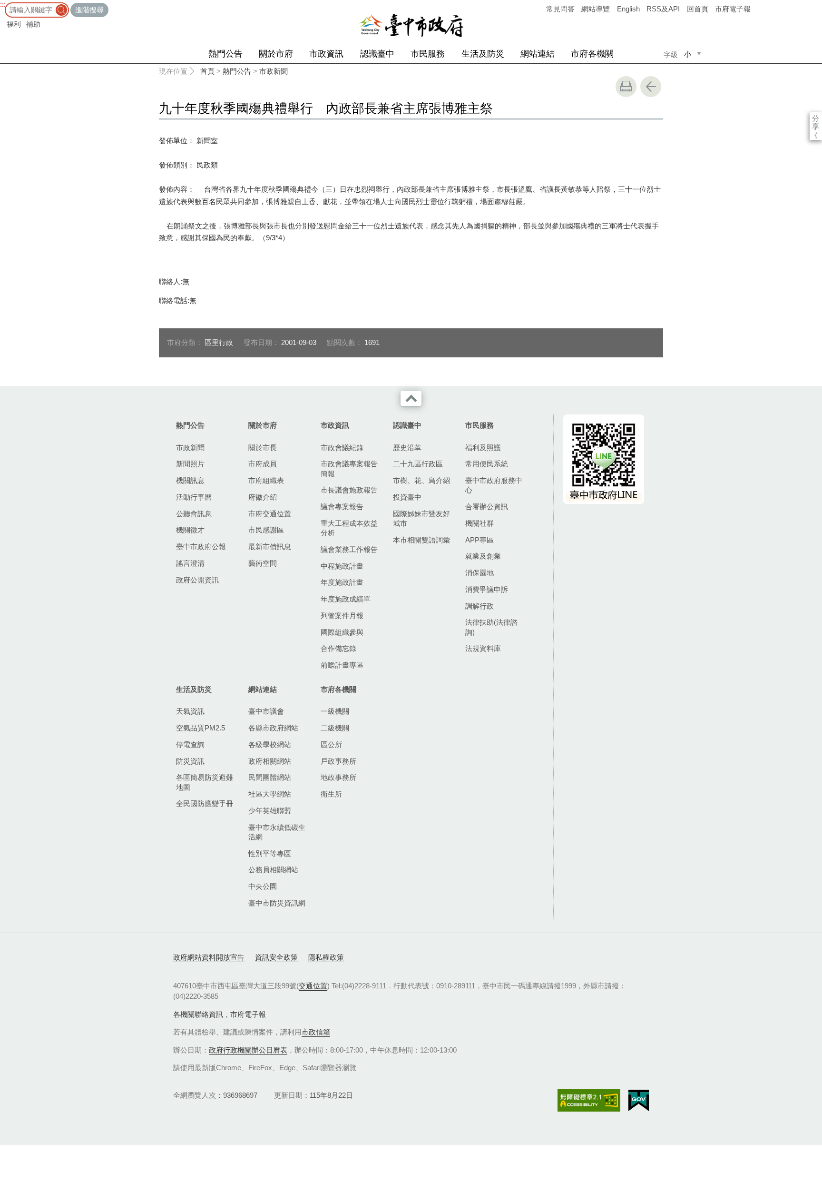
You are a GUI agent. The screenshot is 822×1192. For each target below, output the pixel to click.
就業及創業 (483, 556)
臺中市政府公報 (201, 546)
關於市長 (262, 447)
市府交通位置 (269, 514)
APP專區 (479, 540)
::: (3, 4)
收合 (411, 398)
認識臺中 (377, 54)
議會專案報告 (342, 506)
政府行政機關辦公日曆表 (248, 1050)
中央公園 (262, 886)
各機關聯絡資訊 (198, 1014)
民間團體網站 (269, 777)
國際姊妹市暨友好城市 (421, 518)
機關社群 (479, 523)
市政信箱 (316, 1032)
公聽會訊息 (194, 514)
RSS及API (663, 9)
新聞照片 (190, 464)
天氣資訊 (190, 711)
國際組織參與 (342, 632)
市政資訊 (326, 54)
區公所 (331, 744)
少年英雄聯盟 (269, 811)
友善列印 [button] (626, 86)
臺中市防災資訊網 (276, 903)
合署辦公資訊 (486, 506)
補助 (33, 24)
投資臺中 (407, 497)
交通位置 (313, 986)
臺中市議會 (266, 711)
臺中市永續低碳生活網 (276, 832)
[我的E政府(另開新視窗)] (638, 1101)
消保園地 (479, 573)
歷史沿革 (407, 447)
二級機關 (335, 728)
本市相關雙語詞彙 (421, 540)
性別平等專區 (269, 853)
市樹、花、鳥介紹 (421, 480)
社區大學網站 (269, 794)
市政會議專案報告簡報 (349, 468)
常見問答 (560, 9)
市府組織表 (266, 480)
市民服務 (428, 54)
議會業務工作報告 (349, 549)
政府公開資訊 (197, 580)
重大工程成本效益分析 (349, 528)
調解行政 (479, 606)
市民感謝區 (266, 530)
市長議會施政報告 (349, 490)
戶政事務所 (338, 761)
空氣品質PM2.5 (200, 728)
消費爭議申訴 (486, 589)
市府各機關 (592, 54)
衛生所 (331, 794)
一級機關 (335, 711)
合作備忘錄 (338, 648)
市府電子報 (733, 9)
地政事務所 (338, 777)
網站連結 (537, 54)
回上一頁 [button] (650, 86)
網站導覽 (595, 9)
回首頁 (697, 9)
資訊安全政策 (276, 957)
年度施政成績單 (346, 599)
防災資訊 (190, 761)
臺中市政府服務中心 (493, 485)
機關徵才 (190, 530)
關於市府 (276, 54)
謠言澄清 (190, 563)
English (628, 9)
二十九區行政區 (418, 464)
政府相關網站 (269, 761)
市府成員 (262, 464)
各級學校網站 (269, 744)
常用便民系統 (486, 464)
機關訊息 (190, 480)
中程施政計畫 (342, 566)
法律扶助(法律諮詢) (491, 627)
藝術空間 (262, 563)
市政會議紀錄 (342, 447)
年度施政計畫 (342, 582)
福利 (14, 24)
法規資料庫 (483, 648)
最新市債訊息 (269, 546)
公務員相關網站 (273, 870)
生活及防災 (482, 54)
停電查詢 (190, 744)
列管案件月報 (342, 615)
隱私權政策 (326, 957)
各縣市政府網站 (273, 728)
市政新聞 (273, 71)
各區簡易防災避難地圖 (204, 782)
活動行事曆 (194, 497)
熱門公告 (225, 54)
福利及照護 (483, 447)
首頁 (207, 71)
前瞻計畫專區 (342, 665)
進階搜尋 (89, 10)
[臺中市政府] (411, 25)
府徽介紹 (262, 497)
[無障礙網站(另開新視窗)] (589, 1100)
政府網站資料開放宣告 (209, 957)
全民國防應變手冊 (204, 803)
